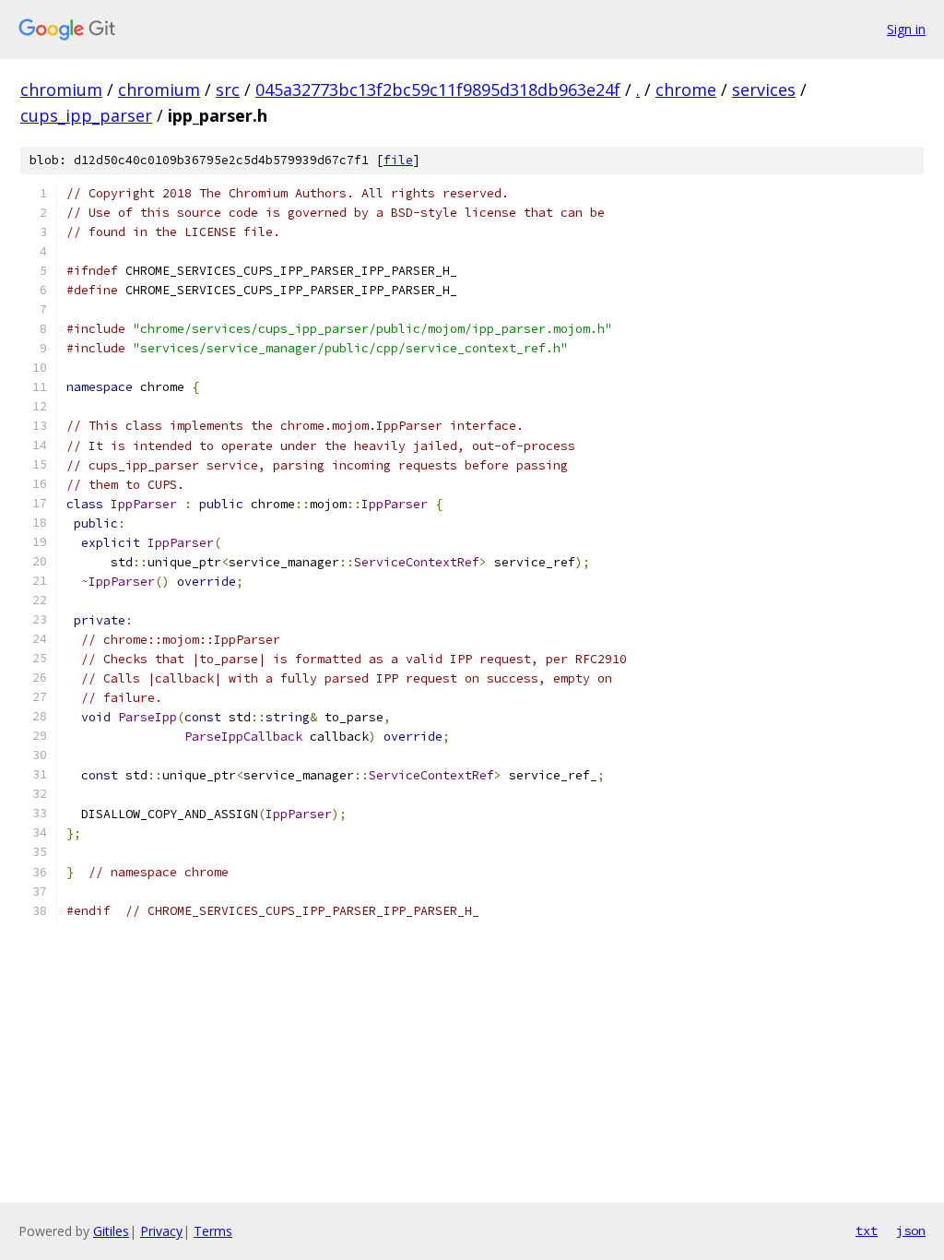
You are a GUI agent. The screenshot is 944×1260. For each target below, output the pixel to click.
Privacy (161, 1231)
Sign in (906, 29)
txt (867, 1230)
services (764, 89)
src (228, 89)
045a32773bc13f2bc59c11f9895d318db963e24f (437, 89)
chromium (61, 89)
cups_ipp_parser (86, 115)
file (398, 160)
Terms (213, 1231)
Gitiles (111, 1231)
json (911, 1230)
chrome (685, 89)
